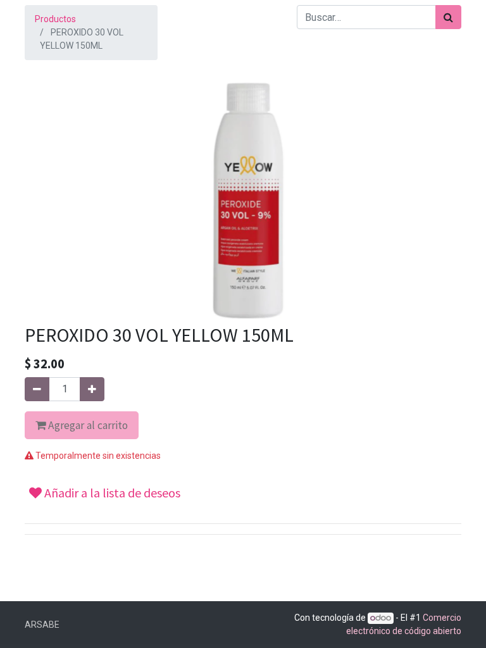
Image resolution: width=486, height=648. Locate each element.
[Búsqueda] (448, 17)
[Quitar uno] (37, 389)
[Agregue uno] (92, 389)
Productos (55, 19)
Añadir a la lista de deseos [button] (111, 493)
